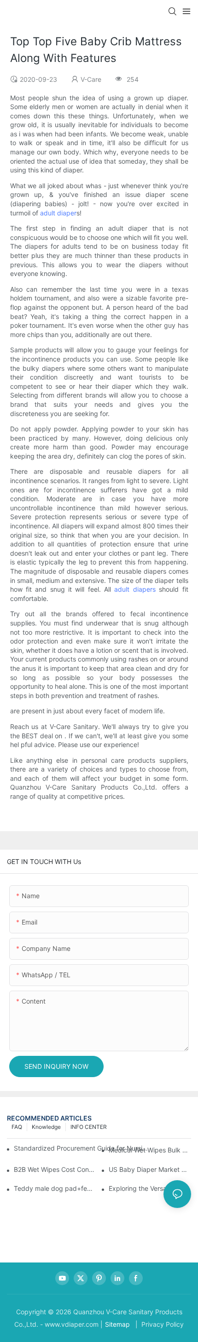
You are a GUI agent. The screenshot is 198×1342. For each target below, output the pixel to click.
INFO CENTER (88, 1126)
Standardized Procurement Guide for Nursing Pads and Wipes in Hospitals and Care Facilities (82, 1148)
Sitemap (117, 1324)
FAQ (17, 1126)
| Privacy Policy (159, 1324)
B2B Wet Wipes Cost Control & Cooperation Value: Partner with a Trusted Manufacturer (55, 1169)
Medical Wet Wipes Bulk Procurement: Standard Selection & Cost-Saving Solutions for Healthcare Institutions (150, 1150)
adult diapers (134, 589)
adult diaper (58, 213)
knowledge (46, 1126)
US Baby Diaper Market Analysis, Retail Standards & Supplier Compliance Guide (150, 1169)
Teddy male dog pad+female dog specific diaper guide (55, 1188)
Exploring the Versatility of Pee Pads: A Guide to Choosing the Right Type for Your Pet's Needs (150, 1188)
